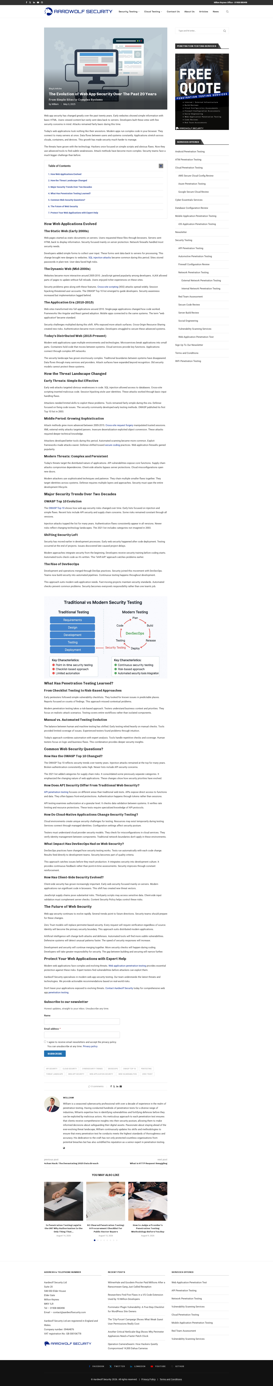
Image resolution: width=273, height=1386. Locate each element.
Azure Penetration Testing (192, 183)
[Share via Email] (121, 1086)
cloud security (70, 1069)
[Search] (227, 11)
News (216, 11)
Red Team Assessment (190, 296)
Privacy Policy (148, 1379)
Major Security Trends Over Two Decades (71, 187)
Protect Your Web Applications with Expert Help (74, 212)
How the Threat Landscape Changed (69, 180)
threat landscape (54, 1074)
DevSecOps (113, 1069)
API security (51, 1069)
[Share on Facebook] (111, 1086)
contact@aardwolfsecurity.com (69, 1312)
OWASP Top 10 (56, 508)
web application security (101, 1074)
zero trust (147, 1074)
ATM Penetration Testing (188, 159)
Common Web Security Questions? (68, 200)
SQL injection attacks (99, 257)
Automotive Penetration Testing (195, 256)
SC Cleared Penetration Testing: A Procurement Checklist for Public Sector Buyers (105, 1228)
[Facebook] (26, 2)
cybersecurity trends (92, 1069)
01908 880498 (240, 2)
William (55, 104)
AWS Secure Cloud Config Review (195, 175)
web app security (76, 1074)
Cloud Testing (152, 11)
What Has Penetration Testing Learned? (71, 193)
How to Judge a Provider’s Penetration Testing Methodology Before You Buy (147, 1228)
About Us (189, 11)
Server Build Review (188, 312)
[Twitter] (30, 2)
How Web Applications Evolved (66, 174)
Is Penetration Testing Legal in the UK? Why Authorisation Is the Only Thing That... (63, 1228)
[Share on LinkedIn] (117, 1086)
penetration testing (58, 992)
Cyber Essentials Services (189, 199)
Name (47, 1015)
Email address (52, 1028)
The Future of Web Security (64, 206)
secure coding (112, 445)
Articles (203, 11)
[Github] (42, 2)
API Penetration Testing (190, 248)
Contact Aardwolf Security (119, 988)
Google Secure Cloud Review (193, 191)
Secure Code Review (189, 304)
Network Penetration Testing (193, 272)
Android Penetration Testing (190, 151)
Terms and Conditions (186, 353)
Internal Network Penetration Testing (201, 288)
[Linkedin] (34, 2)
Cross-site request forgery (119, 425)
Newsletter (181, 232)
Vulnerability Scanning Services (194, 328)
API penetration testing (56, 792)
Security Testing (128, 11)
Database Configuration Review (191, 208)
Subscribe (55, 1053)
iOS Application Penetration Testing (197, 224)
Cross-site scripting (107, 286)
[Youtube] (38, 2)
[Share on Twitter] (114, 1086)
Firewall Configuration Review (193, 264)
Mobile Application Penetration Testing (195, 216)
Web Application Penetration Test (196, 337)
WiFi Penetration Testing (188, 361)
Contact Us (173, 11)
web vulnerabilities (127, 1074)
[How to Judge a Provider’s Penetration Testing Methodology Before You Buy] (147, 1201)
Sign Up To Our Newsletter (189, 345)
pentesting (146, 1069)
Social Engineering (188, 320)
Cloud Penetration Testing (189, 167)
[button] (48, 1211)
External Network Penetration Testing (201, 280)
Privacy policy (90, 1046)
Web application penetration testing (127, 965)
